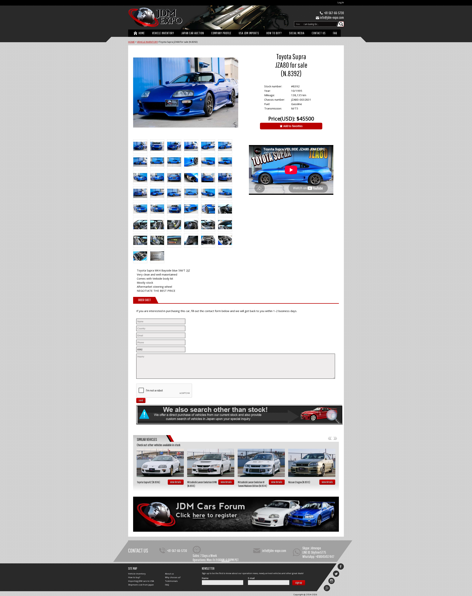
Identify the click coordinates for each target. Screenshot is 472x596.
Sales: (196, 555)
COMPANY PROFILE (221, 33)
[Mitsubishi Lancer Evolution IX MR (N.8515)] (210, 463)
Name (205, 578)
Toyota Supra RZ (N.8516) (148, 482)
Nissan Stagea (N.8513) (299, 482)
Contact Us (319, 33)
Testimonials (171, 581)
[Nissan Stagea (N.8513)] (312, 463)
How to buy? (274, 33)
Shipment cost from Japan (141, 584)
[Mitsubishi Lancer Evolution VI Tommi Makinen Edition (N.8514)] (261, 463)
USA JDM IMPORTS (249, 33)
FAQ (335, 33)
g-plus (327, 588)
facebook (341, 566)
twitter (336, 574)
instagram (331, 581)
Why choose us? (173, 577)
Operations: (199, 560)
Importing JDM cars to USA (141, 581)
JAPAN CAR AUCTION (192, 33)
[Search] (341, 24)
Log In (341, 2)
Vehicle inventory (137, 573)
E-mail (251, 578)
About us (169, 573)
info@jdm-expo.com (332, 17)
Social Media (296, 33)
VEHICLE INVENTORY (163, 33)
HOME (142, 33)
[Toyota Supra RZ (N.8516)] (160, 463)
